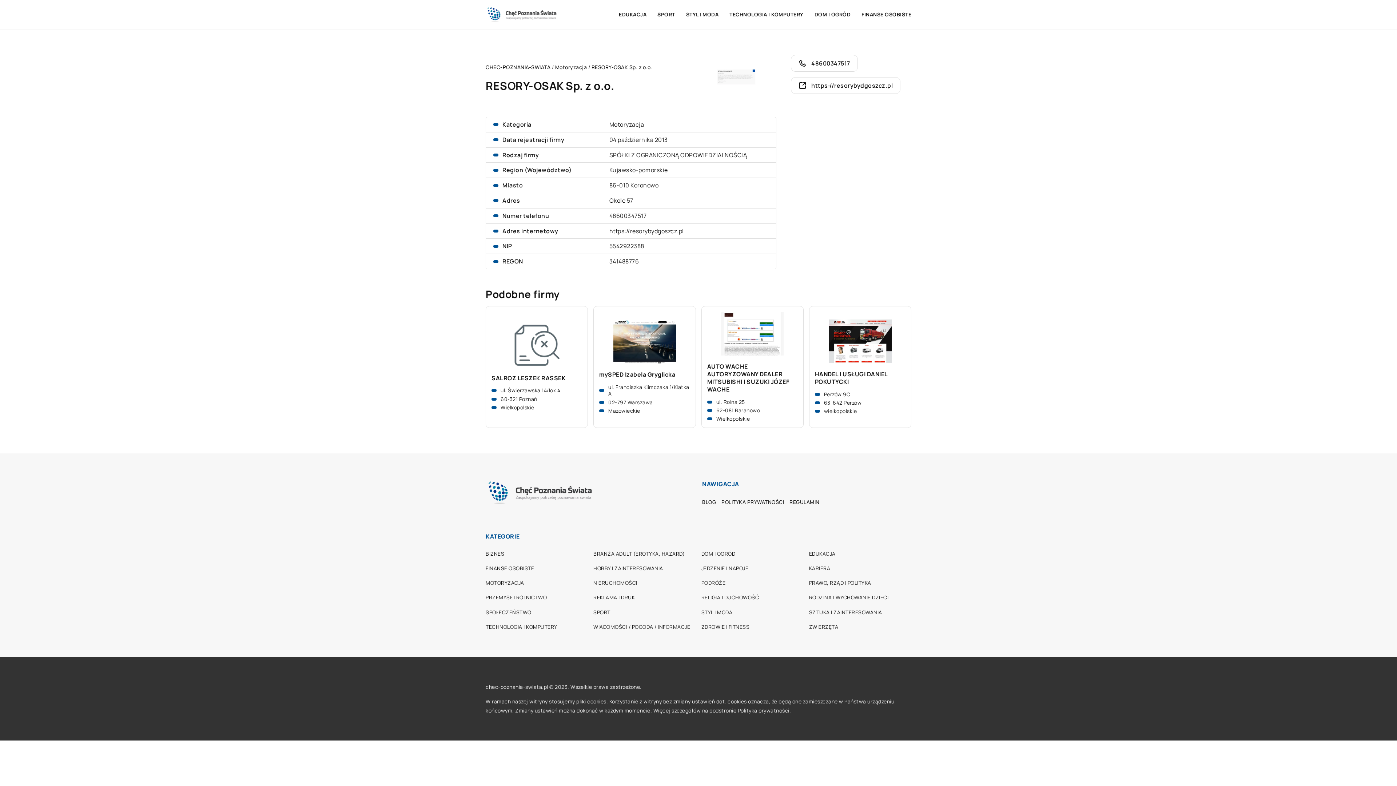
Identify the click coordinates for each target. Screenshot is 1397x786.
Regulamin (804, 502)
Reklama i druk (614, 597)
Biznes (495, 553)
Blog (709, 502)
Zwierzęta (824, 626)
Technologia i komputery (766, 14)
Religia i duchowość (730, 597)
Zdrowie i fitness (725, 626)
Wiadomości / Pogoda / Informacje (641, 626)
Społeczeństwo (509, 612)
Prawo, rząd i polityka (840, 582)
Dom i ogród (833, 14)
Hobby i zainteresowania (628, 568)
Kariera (820, 568)
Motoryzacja (626, 124)
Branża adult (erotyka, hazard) (639, 553)
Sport (666, 14)
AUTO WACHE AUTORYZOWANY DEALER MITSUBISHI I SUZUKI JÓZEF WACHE (748, 378)
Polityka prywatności (752, 502)
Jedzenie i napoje (725, 568)
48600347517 (628, 216)
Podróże (713, 582)
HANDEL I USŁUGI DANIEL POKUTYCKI (851, 378)
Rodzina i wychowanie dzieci (849, 597)
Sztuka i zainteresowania (845, 612)
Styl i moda (702, 14)
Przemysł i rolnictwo (516, 597)
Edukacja (632, 14)
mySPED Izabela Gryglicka (637, 374)
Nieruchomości (615, 582)
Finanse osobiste (886, 14)
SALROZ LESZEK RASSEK (528, 378)
